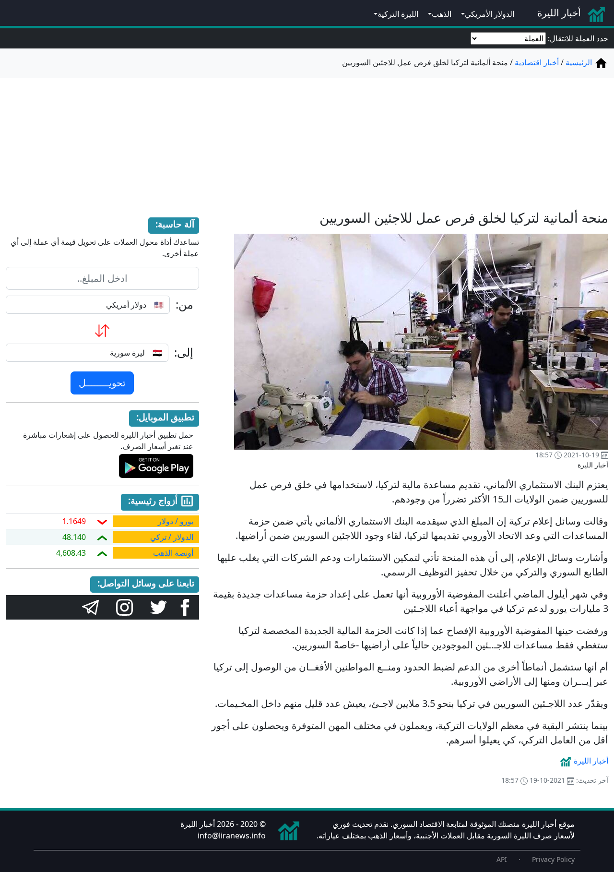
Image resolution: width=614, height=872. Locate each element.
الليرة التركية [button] (398, 14)
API (501, 859)
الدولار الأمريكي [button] (489, 14)
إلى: (183, 352)
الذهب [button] (441, 14)
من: (184, 304)
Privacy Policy (553, 859)
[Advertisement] (307, 138)
